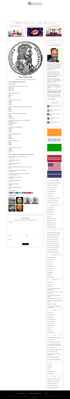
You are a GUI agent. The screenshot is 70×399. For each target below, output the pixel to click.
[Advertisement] (35, 14)
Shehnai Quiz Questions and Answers (53, 241)
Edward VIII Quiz (50, 312)
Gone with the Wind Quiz (51, 257)
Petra (10, 107)
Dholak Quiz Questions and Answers (53, 251)
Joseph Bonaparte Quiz (51, 371)
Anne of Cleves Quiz (50, 373)
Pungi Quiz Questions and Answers (52, 236)
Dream (59, 79)
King (54, 79)
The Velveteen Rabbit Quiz (51, 191)
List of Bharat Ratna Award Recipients (53, 357)
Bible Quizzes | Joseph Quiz (51, 220)
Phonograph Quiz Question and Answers (53, 234)
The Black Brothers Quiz (51, 193)
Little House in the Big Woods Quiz (52, 200)
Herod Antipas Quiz (50, 214)
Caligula (10, 144)
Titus (10, 136)
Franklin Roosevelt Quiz (51, 321)
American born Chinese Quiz (51, 187)
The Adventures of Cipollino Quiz (52, 185)
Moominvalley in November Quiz (52, 202)
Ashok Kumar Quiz (50, 282)
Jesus (13, 127)
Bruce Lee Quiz (49, 263)
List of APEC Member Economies (52, 351)
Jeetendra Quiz (49, 286)
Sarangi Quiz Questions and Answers (53, 247)
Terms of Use (39, 393)
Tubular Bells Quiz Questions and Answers (54, 232)
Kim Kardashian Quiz (50, 276)
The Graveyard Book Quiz (51, 189)
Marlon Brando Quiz (50, 259)
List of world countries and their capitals (53, 341)
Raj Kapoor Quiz (49, 284)
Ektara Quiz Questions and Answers (53, 243)
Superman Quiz (49, 274)
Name (10, 235)
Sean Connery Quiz (50, 261)
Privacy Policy (31, 393)
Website (10, 239)
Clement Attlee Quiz (50, 317)
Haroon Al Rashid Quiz (50, 325)
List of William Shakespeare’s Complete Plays (54, 337)
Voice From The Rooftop (53, 76)
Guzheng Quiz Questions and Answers (53, 245)
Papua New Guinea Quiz (51, 332)
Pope (56, 79)
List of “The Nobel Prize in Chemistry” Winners (54, 349)
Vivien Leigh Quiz (50, 272)
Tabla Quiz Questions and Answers (52, 249)
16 (12, 88)
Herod (14, 86)
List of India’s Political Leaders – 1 (52, 347)
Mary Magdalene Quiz (50, 207)
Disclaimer (34, 393)
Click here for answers (12, 83)
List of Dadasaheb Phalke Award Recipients (54, 359)
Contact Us (22, 393)
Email (27, 235)
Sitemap (46, 393)
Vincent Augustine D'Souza (31, 79)
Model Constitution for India (51, 91)
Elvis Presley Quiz (50, 270)
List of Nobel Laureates (51, 339)
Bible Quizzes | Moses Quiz (51, 227)
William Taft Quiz (50, 327)
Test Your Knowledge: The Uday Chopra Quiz (54, 298)
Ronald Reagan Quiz (50, 268)
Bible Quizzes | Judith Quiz (51, 222)
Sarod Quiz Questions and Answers (52, 385)
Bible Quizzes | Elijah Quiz (51, 218)
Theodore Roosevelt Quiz (51, 319)
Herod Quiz (49, 216)
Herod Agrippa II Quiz (50, 209)
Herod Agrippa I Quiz (50, 212)
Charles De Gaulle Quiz (51, 323)
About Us (19, 393)
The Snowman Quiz (50, 195)
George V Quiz (49, 364)
